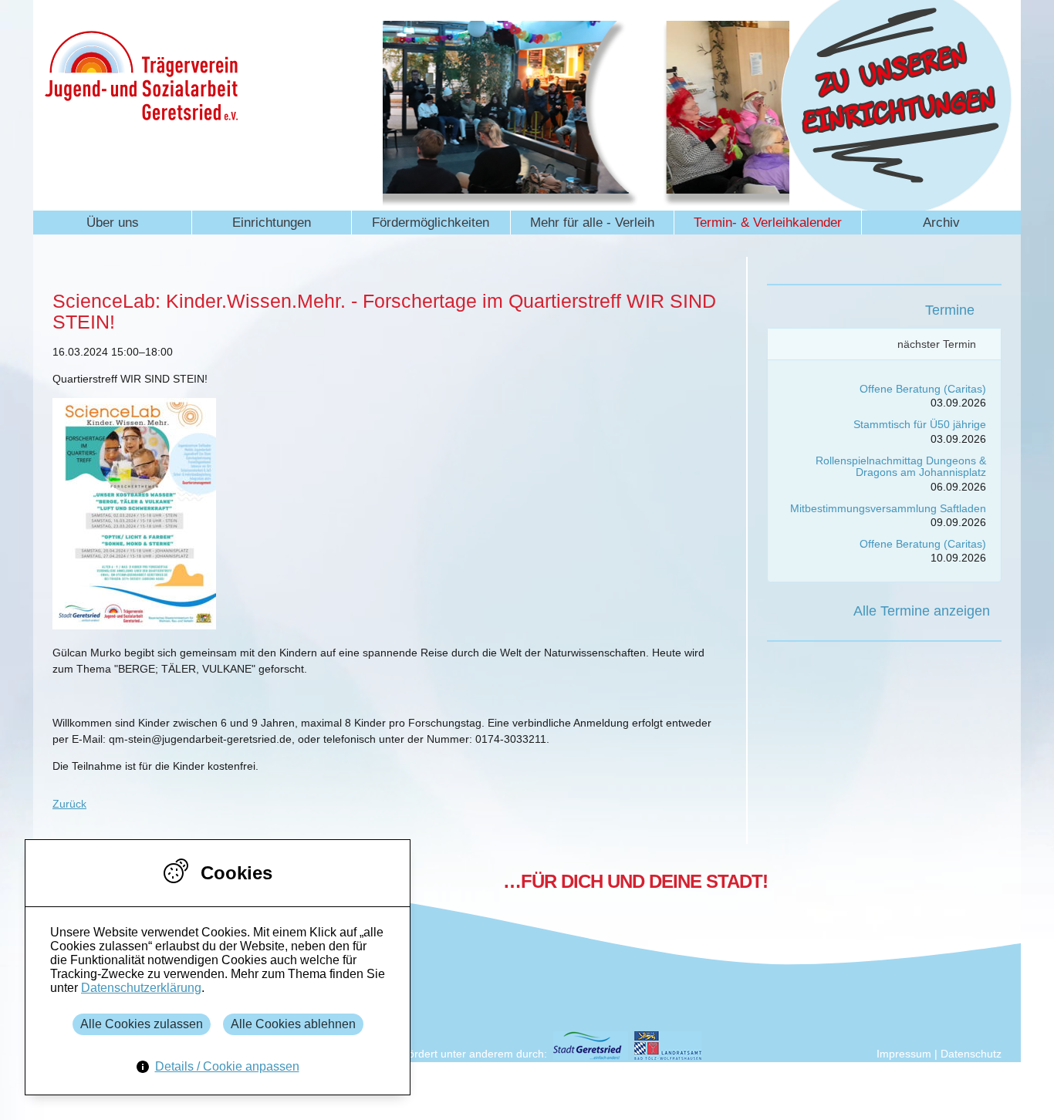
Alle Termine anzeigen (921, 611)
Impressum (904, 1053)
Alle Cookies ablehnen (293, 1024)
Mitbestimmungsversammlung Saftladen (888, 508)
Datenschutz (971, 1053)
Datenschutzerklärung (141, 987)
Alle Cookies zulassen (141, 1024)
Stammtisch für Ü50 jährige (919, 424)
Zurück (69, 804)
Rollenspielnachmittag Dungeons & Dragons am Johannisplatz (901, 466)
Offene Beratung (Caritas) (923, 389)
